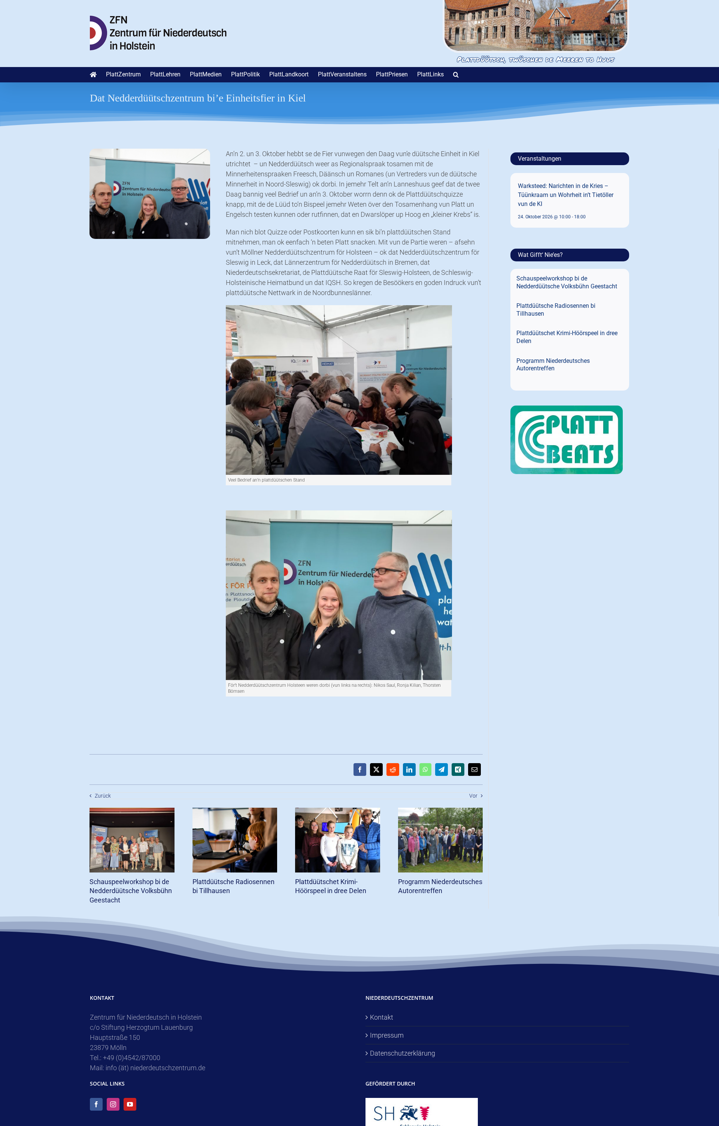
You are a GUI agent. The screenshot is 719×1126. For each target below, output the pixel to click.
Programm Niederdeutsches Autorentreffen (553, 364)
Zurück (103, 796)
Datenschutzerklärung (402, 1053)
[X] (376, 769)
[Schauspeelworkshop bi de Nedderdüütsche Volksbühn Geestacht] (132, 812)
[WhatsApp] (425, 769)
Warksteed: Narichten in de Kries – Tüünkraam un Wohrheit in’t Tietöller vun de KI (565, 194)
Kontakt (381, 1017)
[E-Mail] (474, 769)
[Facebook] (360, 769)
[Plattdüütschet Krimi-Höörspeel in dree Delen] (337, 812)
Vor (473, 796)
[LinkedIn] (409, 769)
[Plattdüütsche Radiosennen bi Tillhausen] (234, 812)
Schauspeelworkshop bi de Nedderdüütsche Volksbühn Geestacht (131, 891)
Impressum (387, 1035)
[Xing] (458, 769)
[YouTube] (130, 1104)
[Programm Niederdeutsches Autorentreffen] (440, 812)
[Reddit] (393, 769)
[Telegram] (441, 769)
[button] (456, 74)
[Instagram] (113, 1104)
